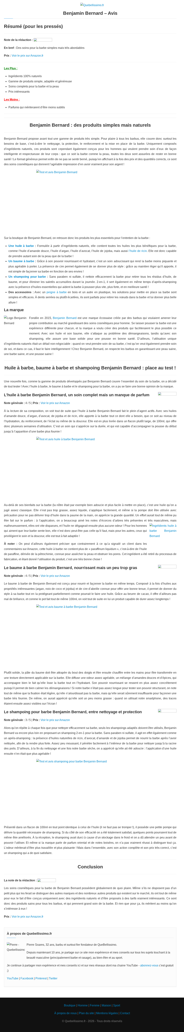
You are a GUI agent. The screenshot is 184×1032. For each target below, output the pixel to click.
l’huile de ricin (138, 250)
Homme (83, 1005)
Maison (106, 1005)
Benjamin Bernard (64, 317)
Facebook (26, 978)
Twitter (53, 978)
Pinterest (41, 978)
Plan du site (86, 1013)
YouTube (12, 978)
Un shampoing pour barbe (27, 276)
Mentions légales (107, 1013)
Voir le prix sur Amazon (55, 403)
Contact (125, 1013)
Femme (95, 1005)
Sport (116, 1005)
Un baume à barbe (21, 261)
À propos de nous (65, 1013)
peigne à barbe (57, 292)
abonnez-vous (149, 965)
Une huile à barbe (21, 245)
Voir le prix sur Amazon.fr (27, 55)
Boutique (69, 1005)
